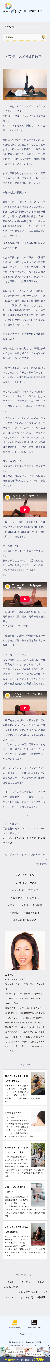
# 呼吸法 (41, 1297)
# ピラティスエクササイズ (25, 897)
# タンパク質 (26, 1297)
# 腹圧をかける (32, 912)
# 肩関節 (14, 912)
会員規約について (14, 1342)
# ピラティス (41, 1292)
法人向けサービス (25, 1334)
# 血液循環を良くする (25, 920)
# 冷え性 (12, 905)
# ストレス (11, 1297)
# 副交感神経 (26, 1292)
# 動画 (25, 905)
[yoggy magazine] (25, 11)
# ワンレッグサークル (25, 882)
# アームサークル (25, 875)
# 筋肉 (41, 1282)
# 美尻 (11, 1282)
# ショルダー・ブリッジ (25, 890)
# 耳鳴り (26, 1282)
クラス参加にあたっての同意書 (31, 1342)
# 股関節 (37, 905)
